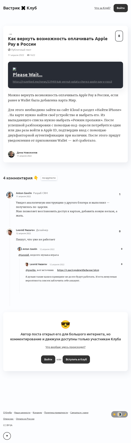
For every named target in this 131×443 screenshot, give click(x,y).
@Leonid (23, 255)
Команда (37, 412)
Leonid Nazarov (25, 230)
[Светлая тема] (114, 414)
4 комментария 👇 (21, 178)
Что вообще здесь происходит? (65, 347)
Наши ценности (22, 412)
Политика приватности (56, 412)
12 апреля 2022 (23, 233)
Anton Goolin (24, 193)
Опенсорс (8, 419)
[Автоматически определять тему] (119, 414)
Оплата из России (25, 419)
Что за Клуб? (102, 7)
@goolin (31, 270)
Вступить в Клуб (76, 359)
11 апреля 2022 (23, 196)
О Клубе (7, 412)
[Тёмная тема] (124, 414)
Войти (121, 7)
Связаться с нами (79, 412)
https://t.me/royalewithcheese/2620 (78, 270)
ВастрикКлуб (20, 8)
